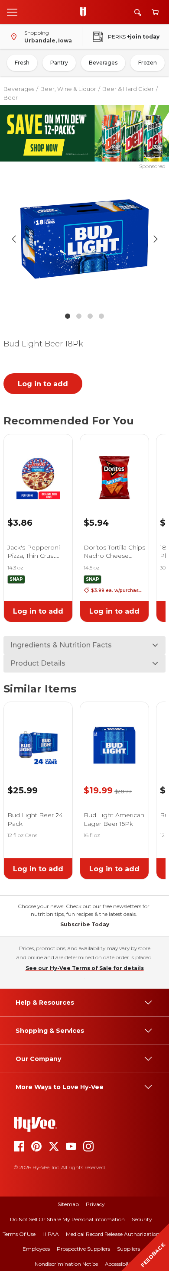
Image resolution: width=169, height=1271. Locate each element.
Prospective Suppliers (83, 1248)
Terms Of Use (19, 1234)
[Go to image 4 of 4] (101, 316)
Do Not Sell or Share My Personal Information (67, 1219)
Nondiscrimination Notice (66, 1264)
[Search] (138, 12)
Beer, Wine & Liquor (68, 88)
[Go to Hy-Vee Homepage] (85, 12)
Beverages (103, 62)
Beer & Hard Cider (128, 88)
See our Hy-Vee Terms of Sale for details (85, 968)
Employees (36, 1248)
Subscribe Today (84, 924)
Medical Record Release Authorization (112, 1234)
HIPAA (50, 1234)
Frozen (147, 62)
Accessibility (120, 1264)
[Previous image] (14, 239)
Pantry (59, 62)
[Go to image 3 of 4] (90, 316)
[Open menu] (12, 11)
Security (142, 1219)
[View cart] (155, 12)
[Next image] (155, 239)
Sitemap (68, 1204)
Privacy (95, 1204)
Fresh (22, 62)
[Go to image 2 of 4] (78, 316)
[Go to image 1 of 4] (67, 316)
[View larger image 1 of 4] (84, 239)
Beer (10, 97)
